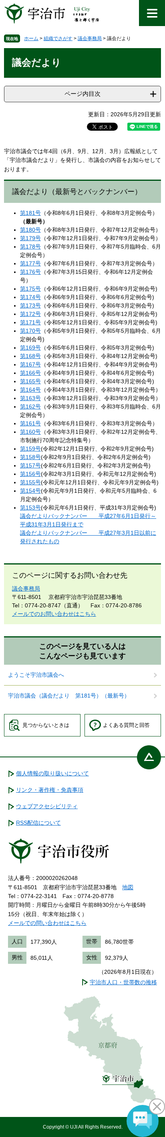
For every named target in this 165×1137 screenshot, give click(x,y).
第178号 (30, 246)
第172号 (30, 314)
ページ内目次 (82, 93)
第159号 (30, 448)
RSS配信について (38, 822)
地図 (127, 887)
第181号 (30, 213)
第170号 (30, 331)
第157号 (30, 465)
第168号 (30, 356)
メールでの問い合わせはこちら (47, 923)
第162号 (30, 406)
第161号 (30, 423)
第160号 (30, 432)
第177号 (30, 263)
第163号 (30, 398)
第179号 (30, 238)
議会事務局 (90, 38)
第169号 (30, 347)
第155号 (30, 482)
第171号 (30, 322)
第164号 (30, 389)
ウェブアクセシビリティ (47, 806)
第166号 (30, 373)
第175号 (30, 288)
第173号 (30, 305)
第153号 (30, 507)
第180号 (30, 230)
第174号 (30, 297)
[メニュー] (152, 13)
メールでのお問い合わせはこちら (54, 614)
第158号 (30, 457)
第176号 (30, 272)
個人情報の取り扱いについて (52, 773)
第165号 (30, 381)
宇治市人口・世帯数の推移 (123, 982)
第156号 (30, 474)
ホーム (31, 38)
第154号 (30, 491)
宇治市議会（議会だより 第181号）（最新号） (72, 695)
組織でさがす (58, 38)
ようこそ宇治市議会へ (36, 675)
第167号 (30, 364)
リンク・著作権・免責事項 (49, 790)
